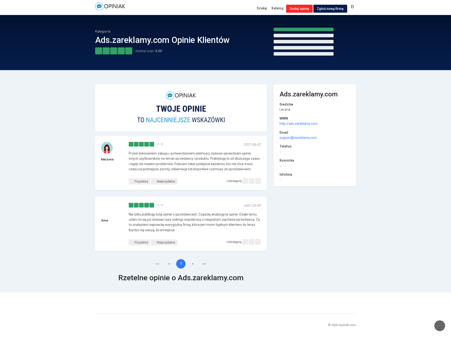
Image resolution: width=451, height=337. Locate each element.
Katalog (278, 8)
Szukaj (262, 8)
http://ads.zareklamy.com (299, 123)
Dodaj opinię (299, 9)
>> (204, 264)
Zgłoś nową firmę (330, 9)
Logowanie (353, 7)
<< (157, 264)
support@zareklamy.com (298, 138)
